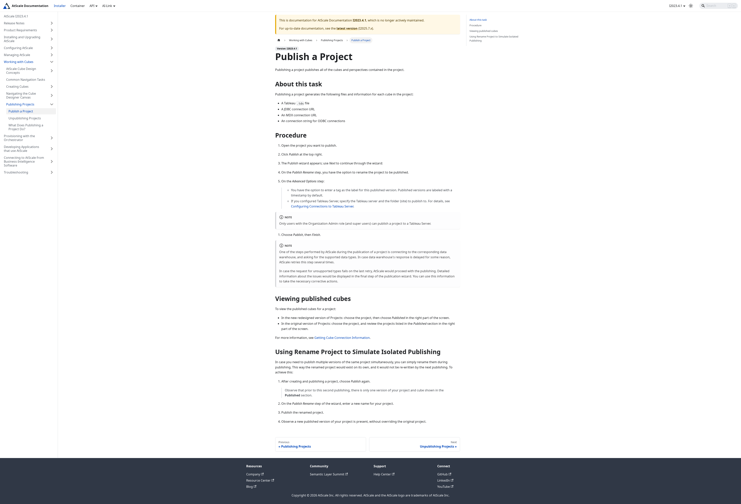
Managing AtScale (17, 55)
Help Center (382, 474)
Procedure (475, 25)
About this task (478, 19)
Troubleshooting (16, 172)
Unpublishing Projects (24, 118)
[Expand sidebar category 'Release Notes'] (51, 23)
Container (77, 6)
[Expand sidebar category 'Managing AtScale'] (51, 55)
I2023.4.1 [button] (675, 6)
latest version (347, 28)
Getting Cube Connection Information (342, 338)
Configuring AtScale (18, 48)
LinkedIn (443, 480)
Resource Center (258, 480)
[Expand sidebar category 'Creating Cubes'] (51, 86)
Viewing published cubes (483, 31)
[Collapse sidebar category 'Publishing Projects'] (51, 104)
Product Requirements (20, 30)
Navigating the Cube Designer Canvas (21, 95)
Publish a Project (20, 111)
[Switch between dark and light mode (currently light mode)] (691, 6)
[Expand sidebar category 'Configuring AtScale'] (51, 48)
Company (253, 474)
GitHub (442, 474)
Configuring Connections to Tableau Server (322, 206)
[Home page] (279, 40)
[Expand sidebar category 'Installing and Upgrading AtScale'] (51, 39)
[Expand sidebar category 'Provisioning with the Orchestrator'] (51, 138)
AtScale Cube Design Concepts (21, 71)
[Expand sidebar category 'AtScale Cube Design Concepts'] (51, 71)
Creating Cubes (17, 86)
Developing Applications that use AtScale (21, 149)
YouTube (443, 486)
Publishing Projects (20, 104)
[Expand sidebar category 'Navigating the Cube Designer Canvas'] (51, 95)
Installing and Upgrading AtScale (22, 39)
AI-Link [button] (107, 6)
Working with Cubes (18, 62)
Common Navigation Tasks (25, 79)
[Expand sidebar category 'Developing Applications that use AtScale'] (51, 149)
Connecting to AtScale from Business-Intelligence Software (24, 161)
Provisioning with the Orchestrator (19, 138)
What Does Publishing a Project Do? (25, 127)
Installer (60, 6)
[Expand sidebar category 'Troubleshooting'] (51, 172)
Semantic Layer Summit (327, 474)
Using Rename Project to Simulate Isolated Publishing (493, 38)
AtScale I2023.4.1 (16, 16)
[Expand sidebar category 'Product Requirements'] (51, 30)
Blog (249, 486)
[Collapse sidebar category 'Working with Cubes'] (51, 62)
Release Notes (14, 23)
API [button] (92, 6)
